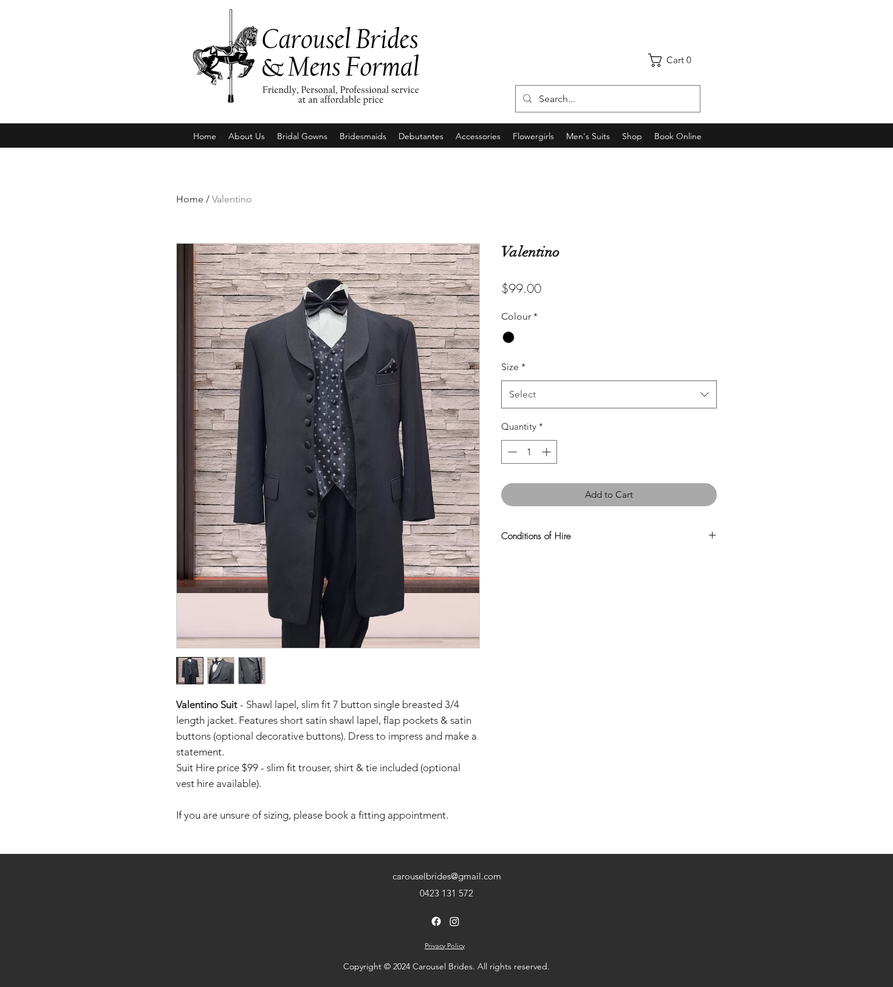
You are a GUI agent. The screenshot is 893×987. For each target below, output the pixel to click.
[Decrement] (511, 452)
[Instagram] (454, 921)
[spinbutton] (529, 452)
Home (190, 199)
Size (513, 367)
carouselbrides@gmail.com (446, 876)
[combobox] (609, 394)
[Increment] (547, 452)
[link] (674, 60)
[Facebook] (436, 921)
